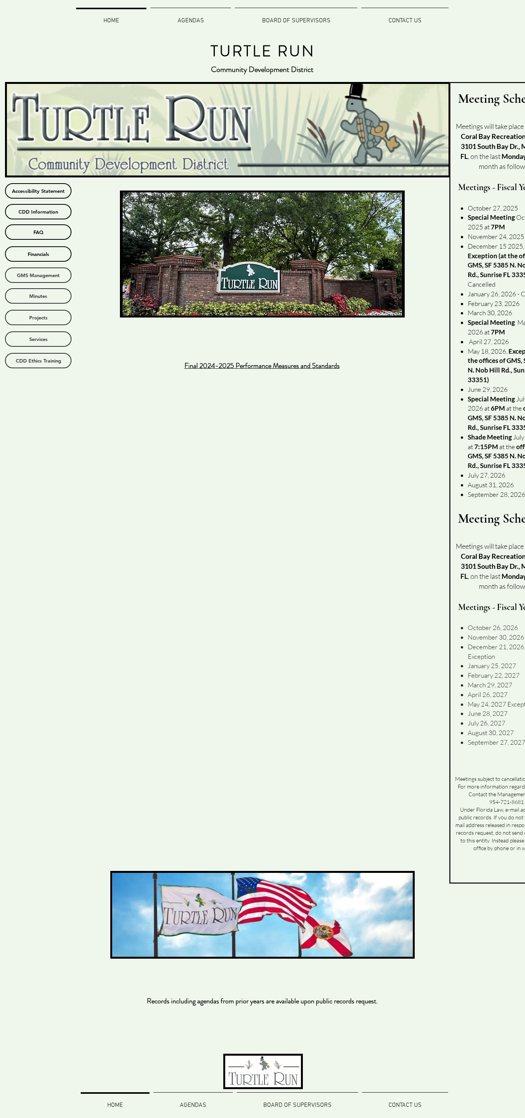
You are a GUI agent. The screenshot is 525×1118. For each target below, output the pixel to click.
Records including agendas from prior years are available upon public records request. (262, 1001)
